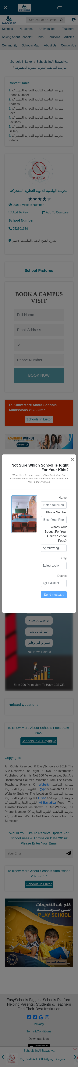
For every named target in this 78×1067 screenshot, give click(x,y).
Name (62, 497)
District (62, 575)
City (64, 558)
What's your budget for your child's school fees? (56, 533)
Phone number (56, 512)
